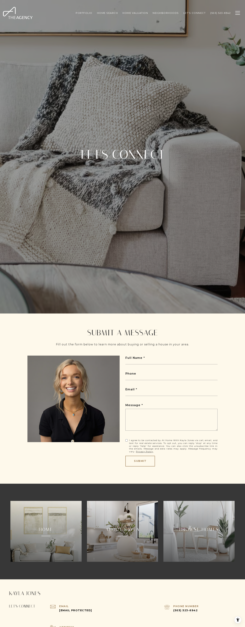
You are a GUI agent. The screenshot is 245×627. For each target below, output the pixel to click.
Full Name (133, 358)
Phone (130, 373)
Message (132, 405)
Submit (140, 461)
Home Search (107, 12)
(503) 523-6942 (185, 610)
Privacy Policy (144, 451)
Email (130, 389)
